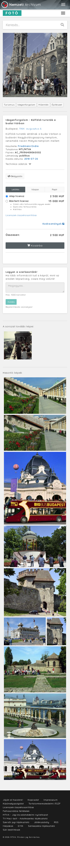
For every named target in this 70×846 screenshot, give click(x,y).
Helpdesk (8, 826)
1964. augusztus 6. (30, 128)
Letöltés (15, 189)
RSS (56, 822)
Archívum (25, 4)
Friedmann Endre (28, 146)
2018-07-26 (31, 158)
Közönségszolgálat (13, 803)
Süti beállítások (11, 829)
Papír (54, 189)
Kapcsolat (33, 799)
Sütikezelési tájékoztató (41, 826)
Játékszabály (41, 822)
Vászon (35, 189)
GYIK (20, 826)
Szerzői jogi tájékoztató (16, 822)
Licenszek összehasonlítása (21, 215)
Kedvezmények (52, 223)
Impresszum (50, 799)
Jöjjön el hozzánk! (13, 799)
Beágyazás (16, 176)
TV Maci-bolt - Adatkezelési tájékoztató (25, 818)
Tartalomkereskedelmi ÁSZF (45, 803)
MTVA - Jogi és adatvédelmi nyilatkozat (25, 814)
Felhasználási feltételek (16, 811)
